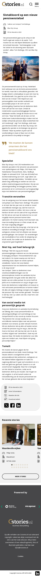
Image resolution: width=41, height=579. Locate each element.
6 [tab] (22, 464)
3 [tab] (16, 464)
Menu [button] (37, 6)
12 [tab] (18, 467)
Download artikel (14, 399)
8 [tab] (27, 464)
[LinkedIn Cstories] (37, 573)
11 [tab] (16, 467)
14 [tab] (22, 467)
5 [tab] (20, 464)
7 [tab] (24, 464)
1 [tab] (11, 464)
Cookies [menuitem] (20, 556)
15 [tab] (24, 467)
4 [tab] (18, 464)
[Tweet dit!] (6, 405)
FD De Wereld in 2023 (14, 32)
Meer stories (20, 476)
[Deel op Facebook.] (12, 405)
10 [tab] (14, 467)
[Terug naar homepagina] (13, 3)
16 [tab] (27, 467)
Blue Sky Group (13, 28)
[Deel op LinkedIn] (18, 405)
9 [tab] (11, 467)
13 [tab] (20, 467)
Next (39, 506)
